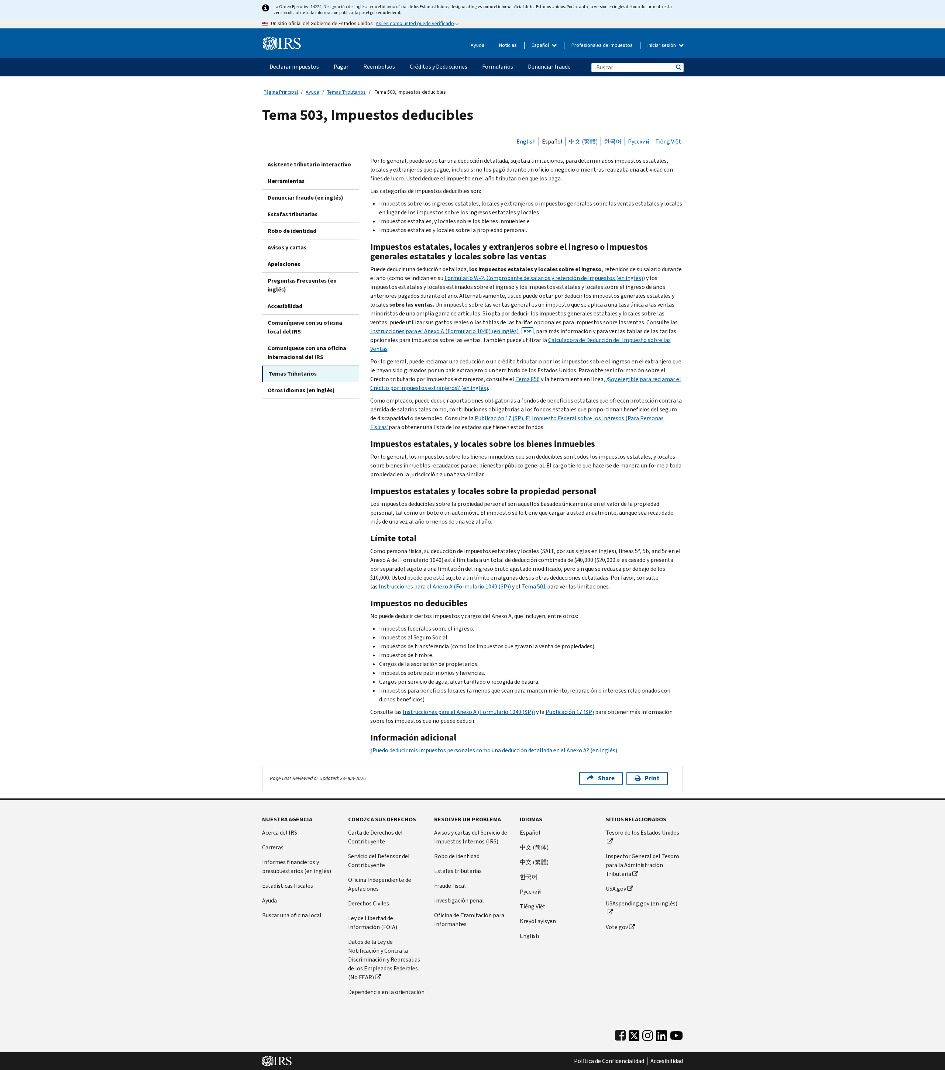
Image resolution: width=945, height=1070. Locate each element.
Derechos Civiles (368, 903)
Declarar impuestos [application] (294, 66)
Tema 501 (534, 586)
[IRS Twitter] (634, 1034)
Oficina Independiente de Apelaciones (379, 884)
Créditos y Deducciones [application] (438, 66)
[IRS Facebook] (620, 1034)
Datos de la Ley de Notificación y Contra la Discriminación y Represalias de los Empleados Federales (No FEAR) (384, 959)
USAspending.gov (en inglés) (641, 903)
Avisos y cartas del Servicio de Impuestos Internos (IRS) (470, 837)
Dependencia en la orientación (386, 992)
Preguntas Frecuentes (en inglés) (302, 285)
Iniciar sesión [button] (662, 45)
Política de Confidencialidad (609, 1061)
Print (652, 778)
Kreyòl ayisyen (538, 921)
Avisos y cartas (287, 247)
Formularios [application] (497, 66)
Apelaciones (284, 264)
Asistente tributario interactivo (309, 164)
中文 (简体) (534, 847)
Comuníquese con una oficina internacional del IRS (307, 352)
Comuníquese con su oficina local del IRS (305, 327)
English (526, 141)
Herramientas (286, 181)
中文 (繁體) (583, 141)
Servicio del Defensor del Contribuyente (379, 860)
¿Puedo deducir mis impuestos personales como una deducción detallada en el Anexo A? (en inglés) (493, 750)
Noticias (508, 45)
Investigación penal (459, 900)
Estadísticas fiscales (287, 886)
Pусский (530, 891)
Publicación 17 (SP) (570, 712)
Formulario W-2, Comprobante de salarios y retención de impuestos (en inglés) (543, 278)
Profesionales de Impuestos (602, 45)
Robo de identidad (292, 231)
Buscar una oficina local (292, 915)
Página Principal (281, 92)
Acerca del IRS (279, 832)
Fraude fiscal (450, 886)
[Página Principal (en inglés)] (282, 40)
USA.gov (616, 889)
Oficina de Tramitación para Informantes (469, 919)
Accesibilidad (285, 306)
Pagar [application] (341, 66)
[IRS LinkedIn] (661, 1034)
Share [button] (606, 778)
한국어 (613, 141)
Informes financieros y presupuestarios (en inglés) (296, 866)
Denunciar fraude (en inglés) (305, 197)
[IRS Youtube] (676, 1034)
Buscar (678, 67)
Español (541, 45)
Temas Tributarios (346, 92)
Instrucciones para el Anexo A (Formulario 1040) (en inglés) (450, 331)
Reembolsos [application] (379, 66)
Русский (638, 141)
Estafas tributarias (292, 214)
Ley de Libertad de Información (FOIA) (372, 922)
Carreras (273, 847)
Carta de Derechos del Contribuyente (375, 837)
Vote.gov (617, 927)
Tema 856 (527, 379)
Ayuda (477, 45)
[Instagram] (647, 1034)
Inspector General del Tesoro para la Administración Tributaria (642, 865)
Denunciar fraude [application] (549, 66)
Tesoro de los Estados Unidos (642, 832)
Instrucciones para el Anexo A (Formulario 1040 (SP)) (445, 586)
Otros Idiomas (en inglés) (301, 390)
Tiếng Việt (668, 141)
